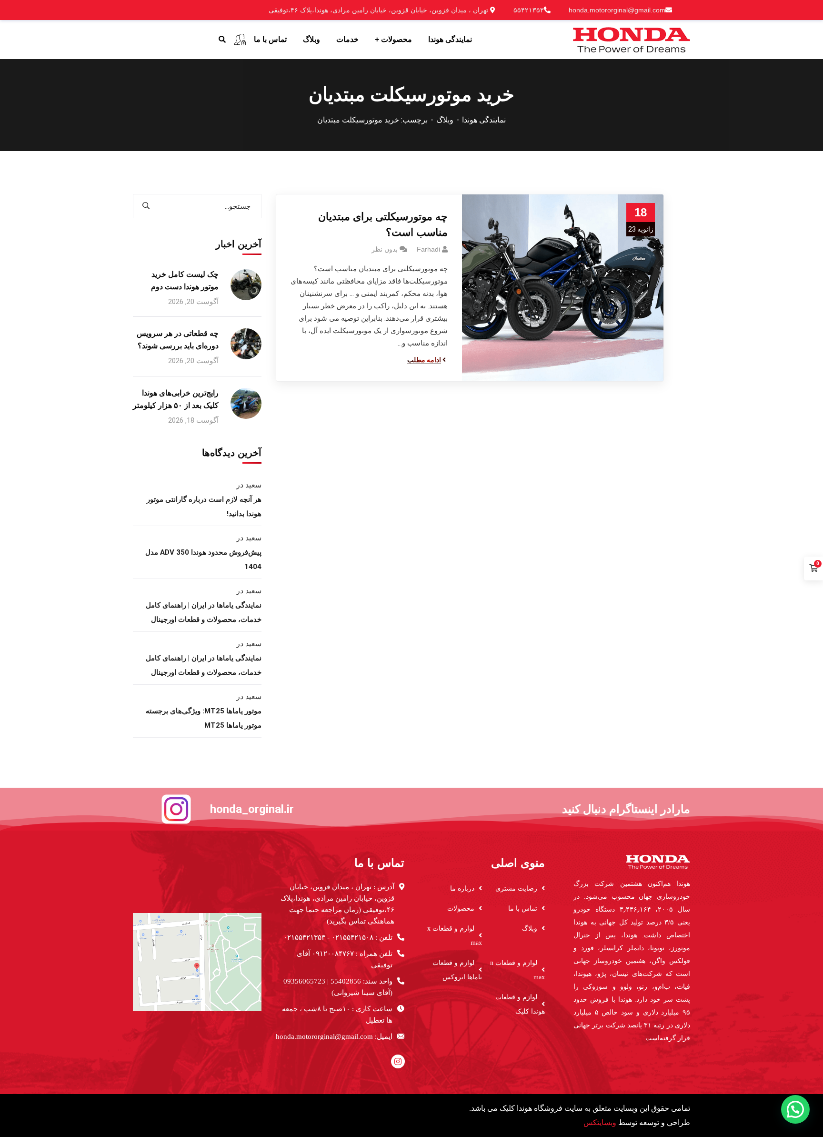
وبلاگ (444, 119)
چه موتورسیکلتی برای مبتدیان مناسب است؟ (383, 224)
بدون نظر (384, 249)
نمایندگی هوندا (484, 119)
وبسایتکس (599, 1122)
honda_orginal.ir (252, 809)
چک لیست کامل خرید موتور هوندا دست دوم (185, 280)
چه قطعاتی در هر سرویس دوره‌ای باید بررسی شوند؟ (178, 339)
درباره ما (462, 888)
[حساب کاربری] (240, 39)
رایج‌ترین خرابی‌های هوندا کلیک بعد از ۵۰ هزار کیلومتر (176, 399)
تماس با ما (522, 908)
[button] (795, 1109)
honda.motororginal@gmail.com (617, 10)
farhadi (428, 249)
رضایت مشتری (516, 888)
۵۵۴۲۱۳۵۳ (528, 10)
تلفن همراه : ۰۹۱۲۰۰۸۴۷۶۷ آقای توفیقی (344, 959)
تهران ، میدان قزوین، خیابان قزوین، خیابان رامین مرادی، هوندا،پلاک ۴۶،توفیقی (379, 10)
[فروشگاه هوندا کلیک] (631, 38)
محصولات (460, 908)
